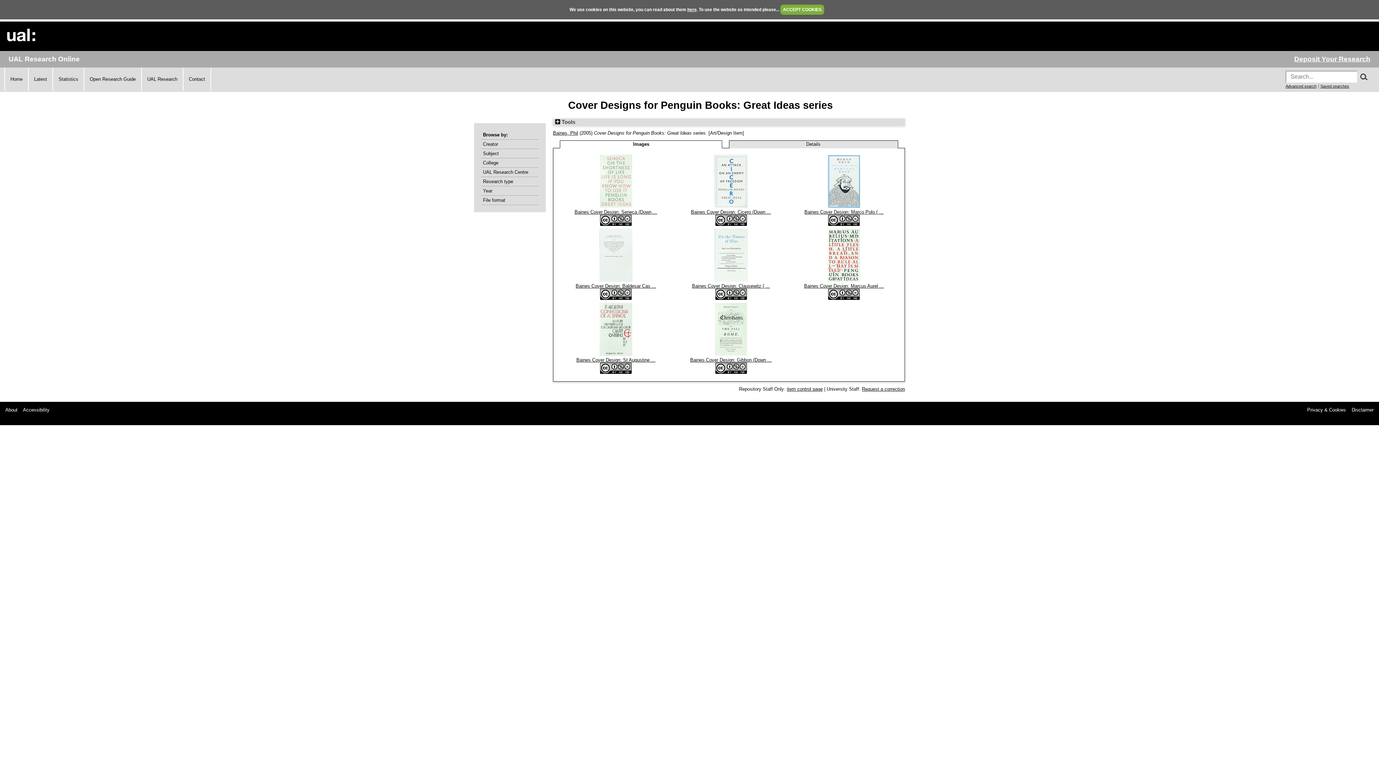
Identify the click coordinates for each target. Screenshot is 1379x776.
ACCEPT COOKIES (802, 9)
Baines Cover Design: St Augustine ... (615, 360)
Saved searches (1334, 86)
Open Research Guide (113, 79)
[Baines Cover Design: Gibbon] (731, 354)
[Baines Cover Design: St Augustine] (616, 354)
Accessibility (36, 410)
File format (494, 200)
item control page (805, 389)
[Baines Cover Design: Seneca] (616, 206)
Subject (491, 153)
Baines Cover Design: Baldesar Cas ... (616, 286)
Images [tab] (641, 144)
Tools (567, 122)
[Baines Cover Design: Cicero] (731, 206)
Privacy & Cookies (1326, 410)
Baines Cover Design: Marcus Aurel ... (844, 286)
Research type (498, 181)
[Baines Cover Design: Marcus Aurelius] (844, 280)
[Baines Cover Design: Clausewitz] (731, 280)
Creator (490, 144)
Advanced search (1301, 86)
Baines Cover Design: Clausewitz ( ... (731, 286)
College (490, 163)
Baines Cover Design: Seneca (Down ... (616, 212)
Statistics (68, 79)
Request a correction (883, 389)
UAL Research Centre (505, 172)
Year (487, 191)
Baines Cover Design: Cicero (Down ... (731, 212)
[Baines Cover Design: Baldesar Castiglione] (616, 280)
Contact (197, 79)
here (692, 9)
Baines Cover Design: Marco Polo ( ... (843, 212)
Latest (40, 79)
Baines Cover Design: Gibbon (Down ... (731, 360)
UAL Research (162, 79)
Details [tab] (813, 144)
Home (16, 79)
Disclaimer (1363, 410)
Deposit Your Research (1332, 59)
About (11, 410)
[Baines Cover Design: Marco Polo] (844, 206)
